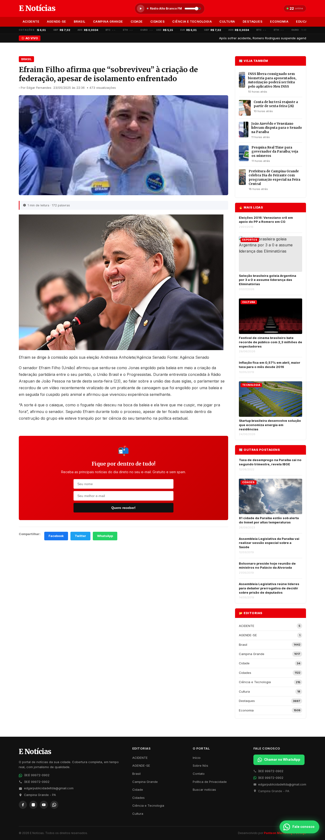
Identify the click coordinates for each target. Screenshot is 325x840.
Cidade (137, 21)
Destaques (253, 21)
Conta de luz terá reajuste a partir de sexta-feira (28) (276, 104)
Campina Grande (108, 21)
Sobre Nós (200, 765)
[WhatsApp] (54, 805)
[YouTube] (44, 805)
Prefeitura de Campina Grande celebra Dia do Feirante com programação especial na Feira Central (274, 177)
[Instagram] (33, 805)
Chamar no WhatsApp (282, 759)
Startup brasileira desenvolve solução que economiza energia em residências (270, 425)
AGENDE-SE (56, 21)
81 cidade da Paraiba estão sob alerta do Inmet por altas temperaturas (269, 520)
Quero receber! (123, 508)
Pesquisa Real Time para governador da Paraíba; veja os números (274, 151)
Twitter (80, 536)
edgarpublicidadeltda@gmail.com (49, 788)
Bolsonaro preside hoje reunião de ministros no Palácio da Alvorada (267, 566)
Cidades (157, 21)
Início (197, 758)
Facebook (56, 536)
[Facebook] (23, 805)
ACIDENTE (31, 21)
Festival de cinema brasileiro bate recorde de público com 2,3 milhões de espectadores (270, 342)
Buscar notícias (204, 789)
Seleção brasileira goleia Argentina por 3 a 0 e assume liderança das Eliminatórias (267, 280)
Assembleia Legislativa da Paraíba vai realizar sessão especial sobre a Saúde (269, 543)
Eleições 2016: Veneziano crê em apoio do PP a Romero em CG (266, 220)
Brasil (79, 21)
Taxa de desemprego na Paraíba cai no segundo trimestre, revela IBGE (270, 462)
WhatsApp (105, 536)
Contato (199, 773)
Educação (305, 21)
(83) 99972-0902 (36, 775)
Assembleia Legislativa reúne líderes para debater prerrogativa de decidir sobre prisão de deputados (269, 588)
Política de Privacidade (210, 782)
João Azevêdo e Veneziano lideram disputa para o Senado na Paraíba (276, 128)
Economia (279, 21)
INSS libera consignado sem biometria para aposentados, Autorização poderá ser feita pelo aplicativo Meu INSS (272, 80)
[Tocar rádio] (140, 8)
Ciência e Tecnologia (192, 21)
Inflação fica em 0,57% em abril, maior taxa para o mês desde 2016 (269, 365)
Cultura (227, 21)
